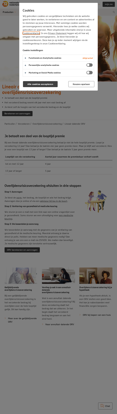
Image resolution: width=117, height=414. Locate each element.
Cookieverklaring (31, 33)
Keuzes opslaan (81, 84)
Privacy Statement (57, 33)
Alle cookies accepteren (40, 84)
